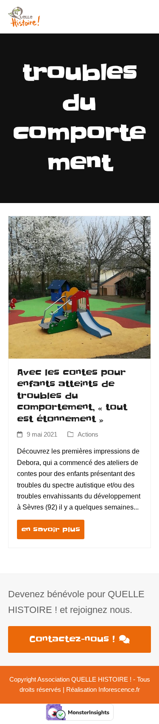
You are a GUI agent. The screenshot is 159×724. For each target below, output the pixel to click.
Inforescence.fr (119, 689)
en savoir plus (50, 529)
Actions (88, 434)
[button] (146, 16)
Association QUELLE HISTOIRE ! (84, 679)
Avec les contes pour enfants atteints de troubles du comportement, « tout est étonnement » (72, 396)
